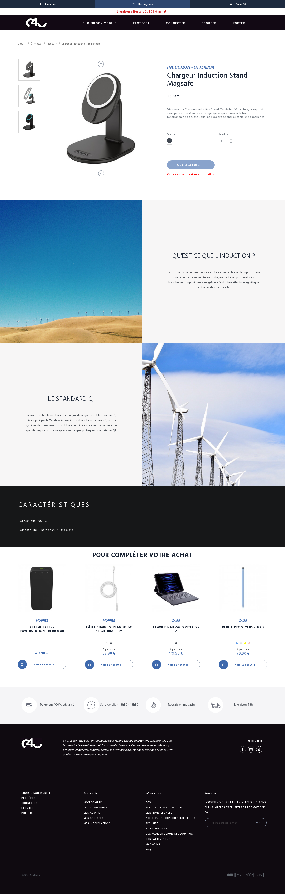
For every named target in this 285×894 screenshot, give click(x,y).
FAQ (148, 849)
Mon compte (93, 802)
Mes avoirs (92, 813)
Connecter (175, 23)
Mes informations (97, 823)
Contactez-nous (158, 839)
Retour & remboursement (165, 807)
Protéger (141, 23)
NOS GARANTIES (157, 828)
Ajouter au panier (189, 164)
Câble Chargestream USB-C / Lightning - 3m (109, 629)
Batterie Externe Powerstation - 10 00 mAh (42, 629)
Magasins (153, 844)
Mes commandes (96, 807)
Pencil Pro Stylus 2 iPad (243, 627)
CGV (148, 802)
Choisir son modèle (99, 23)
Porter (239, 23)
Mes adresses (94, 818)
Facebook (243, 749)
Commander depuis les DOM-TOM (170, 834)
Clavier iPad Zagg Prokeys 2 (176, 629)
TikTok (259, 749)
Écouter (209, 23)
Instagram (251, 749)
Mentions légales (159, 813)
